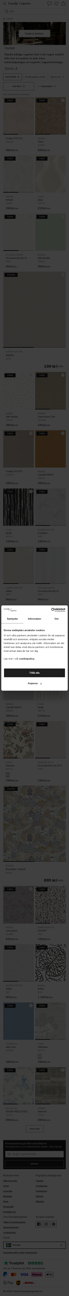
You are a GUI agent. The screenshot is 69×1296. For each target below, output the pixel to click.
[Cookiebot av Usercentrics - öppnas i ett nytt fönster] (51, 610)
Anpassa (33, 683)
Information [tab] (34, 618)
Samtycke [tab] (12, 618)
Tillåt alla (34, 672)
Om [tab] (57, 618)
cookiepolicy (26, 658)
